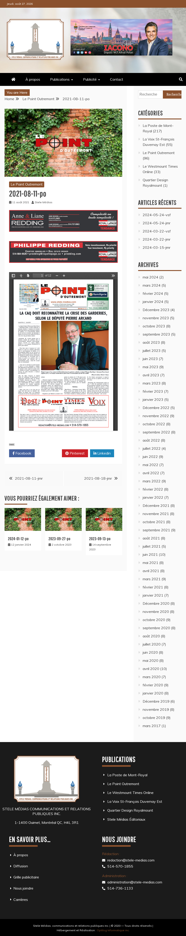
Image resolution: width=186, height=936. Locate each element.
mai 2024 (150, 277)
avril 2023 (151, 375)
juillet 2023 (152, 350)
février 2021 (153, 587)
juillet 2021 (152, 546)
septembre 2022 (156, 432)
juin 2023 (150, 358)
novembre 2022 (156, 416)
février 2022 (153, 489)
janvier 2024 (153, 301)
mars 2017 (152, 725)
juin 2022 (150, 456)
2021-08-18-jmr (98, 478)
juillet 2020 (152, 644)
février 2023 (153, 391)
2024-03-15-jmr (156, 247)
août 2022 (151, 440)
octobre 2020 (154, 619)
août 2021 (151, 538)
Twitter (50, 453)
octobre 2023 (154, 326)
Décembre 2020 (156, 603)
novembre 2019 (156, 709)
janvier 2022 (153, 497)
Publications (60, 79)
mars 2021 (152, 579)
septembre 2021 (156, 530)
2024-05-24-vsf (157, 215)
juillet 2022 (152, 448)
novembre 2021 (156, 513)
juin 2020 (150, 652)
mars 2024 (152, 285)
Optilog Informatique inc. (113, 930)
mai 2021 (150, 562)
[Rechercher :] (159, 94)
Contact (116, 79)
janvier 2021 (153, 595)
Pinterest (77, 453)
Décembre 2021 (156, 505)
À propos (32, 79)
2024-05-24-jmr (156, 223)
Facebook (23, 453)
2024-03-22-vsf (157, 231)
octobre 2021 (154, 522)
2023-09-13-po (100, 538)
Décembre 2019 (156, 701)
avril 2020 (151, 668)
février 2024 (153, 293)
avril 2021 (151, 570)
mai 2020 (150, 660)
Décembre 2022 (156, 407)
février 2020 (153, 685)
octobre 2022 (154, 424)
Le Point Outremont (27, 184)
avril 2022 (151, 473)
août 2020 (151, 636)
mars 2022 (152, 481)
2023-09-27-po (60, 538)
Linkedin (103, 453)
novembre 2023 (156, 318)
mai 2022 (150, 464)
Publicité (90, 79)
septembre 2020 (156, 628)
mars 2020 (152, 677)
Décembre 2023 (156, 309)
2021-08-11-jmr (29, 478)
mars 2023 (152, 383)
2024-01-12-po (18, 538)
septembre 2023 (156, 334)
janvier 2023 (153, 399)
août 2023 (151, 342)
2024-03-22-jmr (156, 239)
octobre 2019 (154, 717)
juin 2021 (150, 554)
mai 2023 (150, 367)
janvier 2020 (153, 693)
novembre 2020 (156, 611)
